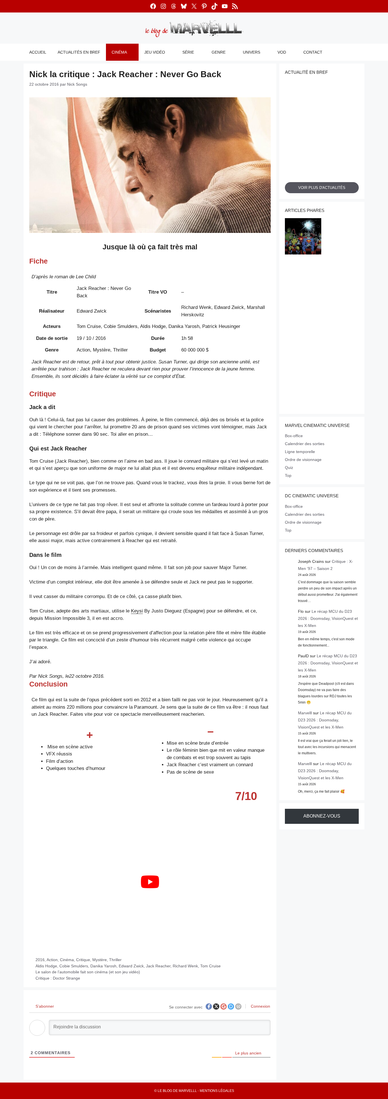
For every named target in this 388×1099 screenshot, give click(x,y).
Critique (83, 959)
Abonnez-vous (321, 816)
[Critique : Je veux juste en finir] (303, 313)
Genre (219, 52)
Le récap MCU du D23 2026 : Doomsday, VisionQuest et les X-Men (328, 618)
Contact (312, 52)
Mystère (99, 959)
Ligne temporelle (300, 451)
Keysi (137, 611)
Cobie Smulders (73, 966)
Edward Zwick (131, 966)
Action (52, 959)
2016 (40, 959)
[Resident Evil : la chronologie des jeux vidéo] (303, 389)
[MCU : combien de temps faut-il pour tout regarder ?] (303, 275)
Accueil (37, 52)
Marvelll (305, 713)
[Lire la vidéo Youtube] (150, 881)
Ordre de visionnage (303, 459)
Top (288, 475)
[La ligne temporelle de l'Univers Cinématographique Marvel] (340, 351)
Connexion (260, 1006)
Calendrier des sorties (304, 443)
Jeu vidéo (154, 52)
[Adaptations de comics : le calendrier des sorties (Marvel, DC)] (303, 237)
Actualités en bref (79, 52)
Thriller (115, 959)
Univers (251, 52)
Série (188, 52)
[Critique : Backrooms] (340, 237)
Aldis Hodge (46, 966)
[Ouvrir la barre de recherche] (356, 52)
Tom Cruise (210, 966)
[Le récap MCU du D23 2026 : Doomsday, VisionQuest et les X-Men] (340, 313)
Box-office (294, 435)
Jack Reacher (158, 966)
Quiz (289, 467)
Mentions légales (217, 1091)
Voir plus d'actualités (321, 188)
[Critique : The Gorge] (340, 389)
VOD (282, 52)
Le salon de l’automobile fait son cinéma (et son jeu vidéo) (88, 972)
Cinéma (119, 52)
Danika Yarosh (103, 966)
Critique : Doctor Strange (58, 978)
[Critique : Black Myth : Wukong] (303, 351)
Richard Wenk (185, 966)
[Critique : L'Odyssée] (340, 275)
